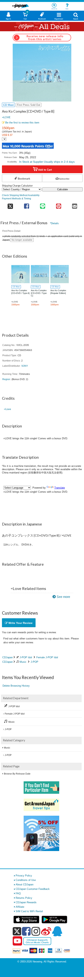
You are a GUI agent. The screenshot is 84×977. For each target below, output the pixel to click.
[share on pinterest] (59, 205)
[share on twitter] (10, 205)
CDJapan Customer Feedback (33, 889)
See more (63, 596)
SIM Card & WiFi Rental (29, 911)
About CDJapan (24, 884)
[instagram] (35, 931)
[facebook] (26, 931)
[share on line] (43, 205)
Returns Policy (24, 897)
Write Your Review (20, 622)
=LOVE (6, 117)
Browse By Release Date (17, 773)
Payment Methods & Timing (16, 198)
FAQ (18, 893)
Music (23, 661)
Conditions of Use (26, 880)
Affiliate (20, 906)
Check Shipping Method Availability (20, 195)
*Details (54, 223)
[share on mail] (75, 205)
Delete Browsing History (16, 685)
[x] (17, 931)
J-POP (34, 661)
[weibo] (46, 931)
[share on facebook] (27, 205)
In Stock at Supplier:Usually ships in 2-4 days (47, 161)
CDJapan (7, 657)
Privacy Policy (24, 875)
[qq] (57, 931)
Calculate (62, 189)
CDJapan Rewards (26, 902)
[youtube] (17, 941)
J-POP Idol (26, 657)
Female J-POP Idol (47, 657)
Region (6, 379)
